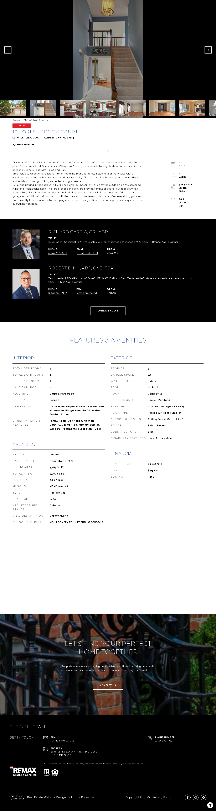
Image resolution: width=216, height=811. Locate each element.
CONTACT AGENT (108, 311)
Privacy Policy (162, 797)
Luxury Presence (82, 797)
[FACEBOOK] (188, 797)
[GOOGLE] (203, 797)
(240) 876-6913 (57, 253)
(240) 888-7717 (57, 293)
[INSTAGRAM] (196, 797)
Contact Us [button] (108, 685)
